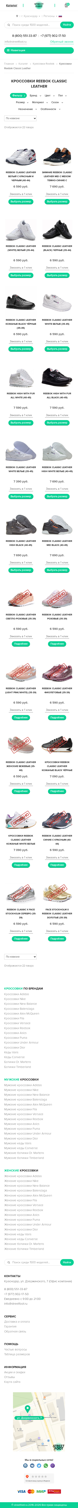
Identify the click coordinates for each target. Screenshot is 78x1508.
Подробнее (21, 643)
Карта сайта (12, 1382)
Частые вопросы (15, 1349)
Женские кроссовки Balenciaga (25, 1190)
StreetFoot (39, 5)
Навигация (18, 50)
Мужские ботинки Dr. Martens (24, 1153)
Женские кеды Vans (17, 1234)
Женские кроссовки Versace (23, 1205)
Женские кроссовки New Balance (27, 1185)
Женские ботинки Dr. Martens (24, 1244)
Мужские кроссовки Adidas (23, 1085)
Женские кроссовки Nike (21, 1181)
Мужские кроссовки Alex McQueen (28, 1104)
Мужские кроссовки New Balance (27, 1095)
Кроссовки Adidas (16, 994)
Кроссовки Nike (15, 999)
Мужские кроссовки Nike (21, 1090)
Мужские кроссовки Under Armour (27, 1133)
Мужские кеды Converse (21, 1148)
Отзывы (9, 1377)
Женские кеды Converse (21, 1239)
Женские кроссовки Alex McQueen (28, 1195)
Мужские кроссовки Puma (22, 1129)
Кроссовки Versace (17, 1023)
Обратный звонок (61, 41)
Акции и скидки (14, 1372)
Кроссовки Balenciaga (19, 1009)
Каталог (23, 63)
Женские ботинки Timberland (24, 1249)
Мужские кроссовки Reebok (23, 1119)
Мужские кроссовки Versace (23, 1114)
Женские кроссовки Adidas (23, 1176)
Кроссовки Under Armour (21, 1042)
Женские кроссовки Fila (20, 1200)
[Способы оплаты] (39, 1492)
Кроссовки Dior (14, 1047)
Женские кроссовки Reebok (23, 1210)
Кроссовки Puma (15, 1038)
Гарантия (10, 1326)
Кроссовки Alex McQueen (21, 1013)
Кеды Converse (14, 1057)
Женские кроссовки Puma (22, 1219)
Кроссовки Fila (14, 1018)
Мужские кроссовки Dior (21, 1138)
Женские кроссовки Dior (21, 1229)
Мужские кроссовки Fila (20, 1109)
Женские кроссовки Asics (21, 1215)
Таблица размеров (17, 1354)
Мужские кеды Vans (17, 1143)
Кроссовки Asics (15, 1033)
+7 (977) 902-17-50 (53, 36)
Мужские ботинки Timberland (24, 1158)
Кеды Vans (11, 1052)
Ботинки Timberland (17, 1067)
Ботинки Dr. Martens (17, 1062)
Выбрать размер (21, 201)
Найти (67, 24)
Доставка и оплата (17, 1321)
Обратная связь (15, 1331)
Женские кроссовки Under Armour (27, 1224)
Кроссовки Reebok (43, 63)
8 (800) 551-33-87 (24, 36)
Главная (9, 63)
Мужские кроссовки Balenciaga (25, 1099)
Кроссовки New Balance (20, 1004)
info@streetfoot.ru (16, 41)
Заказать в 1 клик (21, 194)
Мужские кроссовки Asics (21, 1124)
